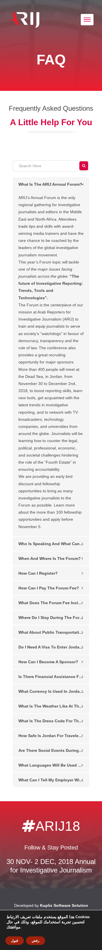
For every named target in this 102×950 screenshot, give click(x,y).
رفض (35, 940)
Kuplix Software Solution (64, 905)
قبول (14, 940)
